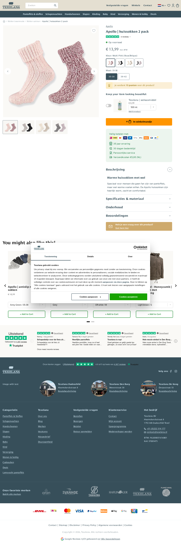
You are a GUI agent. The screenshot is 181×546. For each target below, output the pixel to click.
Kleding (96, 14)
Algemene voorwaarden (110, 525)
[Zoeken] (55, 5)
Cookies (128, 525)
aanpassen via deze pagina (116, 282)
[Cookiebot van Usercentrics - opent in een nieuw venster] (135, 248)
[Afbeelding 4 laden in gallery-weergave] (60, 127)
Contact (148, 5)
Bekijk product (135, 111)
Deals (5, 467)
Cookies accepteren (128, 297)
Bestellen (78, 416)
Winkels (136, 5)
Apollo (109, 26)
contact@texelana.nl (157, 432)
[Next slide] (175, 285)
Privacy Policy (89, 525)
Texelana (85, 532)
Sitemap (63, 525)
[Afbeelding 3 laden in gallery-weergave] (43, 127)
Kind (113, 14)
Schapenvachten (53, 14)
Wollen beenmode (16, 21)
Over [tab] (130, 256)
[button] (177, 5)
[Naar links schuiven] (7, 71)
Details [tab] (90, 256)
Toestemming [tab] (50, 256)
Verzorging (123, 14)
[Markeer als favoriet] (94, 30)
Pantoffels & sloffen (33, 14)
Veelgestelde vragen (117, 5)
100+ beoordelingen (110, 539)
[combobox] (41, 5)
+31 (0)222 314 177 (156, 428)
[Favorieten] (168, 5)
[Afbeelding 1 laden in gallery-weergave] (10, 127)
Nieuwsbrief (44, 436)
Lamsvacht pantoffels (13, 472)
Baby (105, 14)
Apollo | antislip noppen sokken (24, 288)
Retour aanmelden (82, 431)
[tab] (88, 321)
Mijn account (115, 421)
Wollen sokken (33, 21)
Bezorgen (78, 421)
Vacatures (43, 431)
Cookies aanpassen (89, 297)
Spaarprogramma (117, 426)
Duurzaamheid (45, 442)
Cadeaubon (8, 462)
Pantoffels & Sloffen (13, 416)
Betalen (77, 426)
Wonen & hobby (140, 14)
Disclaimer (74, 525)
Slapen (86, 14)
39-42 (124, 76)
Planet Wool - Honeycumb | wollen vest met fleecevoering (154, 289)
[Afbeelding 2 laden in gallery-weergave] (26, 127)
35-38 (111, 76)
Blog (40, 421)
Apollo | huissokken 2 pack (55, 21)
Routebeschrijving (67, 391)
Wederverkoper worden (120, 431)
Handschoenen (72, 14)
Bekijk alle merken (12, 494)
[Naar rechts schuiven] (94, 71)
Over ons (42, 416)
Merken (42, 426)
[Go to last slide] (5, 285)
